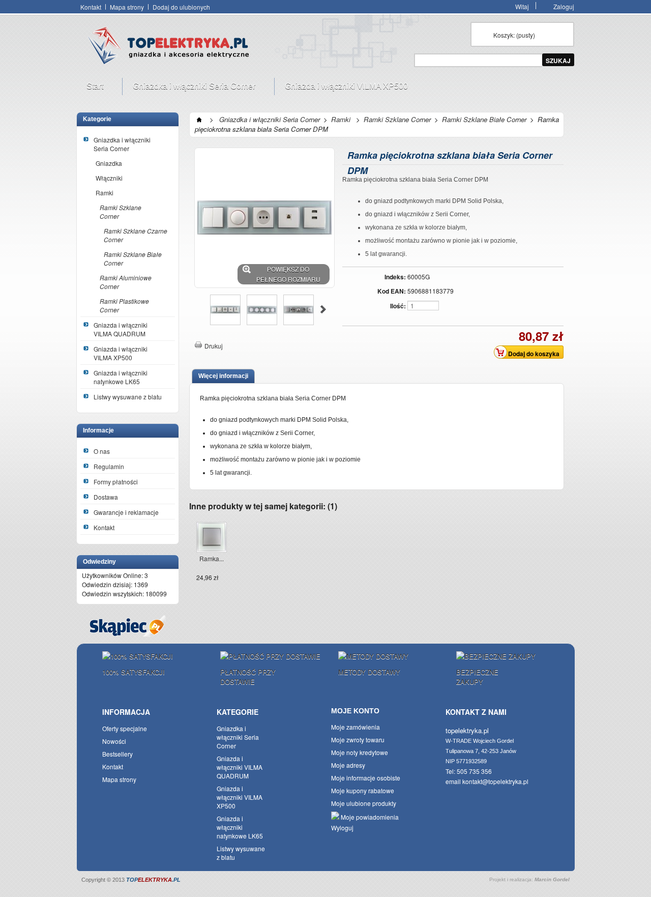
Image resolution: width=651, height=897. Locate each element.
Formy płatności (116, 481)
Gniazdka (109, 163)
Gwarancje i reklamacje (126, 512)
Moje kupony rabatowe (362, 790)
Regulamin (109, 466)
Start (89, 88)
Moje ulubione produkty (363, 803)
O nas (102, 451)
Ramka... (211, 558)
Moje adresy (348, 765)
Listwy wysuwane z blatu (128, 396)
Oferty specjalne (124, 728)
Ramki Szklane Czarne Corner (135, 235)
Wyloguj (342, 827)
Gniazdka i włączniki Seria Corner (189, 88)
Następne (323, 309)
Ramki (104, 192)
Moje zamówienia (355, 726)
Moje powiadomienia (369, 817)
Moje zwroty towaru (357, 739)
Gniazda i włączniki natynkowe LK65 (120, 377)
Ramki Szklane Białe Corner (133, 258)
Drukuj (213, 345)
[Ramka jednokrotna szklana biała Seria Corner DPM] (211, 538)
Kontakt (90, 7)
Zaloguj (563, 5)
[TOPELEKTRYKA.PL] (171, 47)
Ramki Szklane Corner (120, 211)
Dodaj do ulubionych (181, 7)
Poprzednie (198, 309)
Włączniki (109, 177)
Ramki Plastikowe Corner (124, 305)
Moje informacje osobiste (365, 777)
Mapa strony (127, 7)
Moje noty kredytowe (359, 752)
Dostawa (106, 497)
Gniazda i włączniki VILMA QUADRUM (120, 329)
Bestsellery (117, 753)
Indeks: (395, 276)
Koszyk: (514, 35)
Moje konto (355, 711)
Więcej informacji (223, 376)
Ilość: (398, 305)
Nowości (114, 741)
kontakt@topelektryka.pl (495, 781)
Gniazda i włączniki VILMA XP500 (341, 88)
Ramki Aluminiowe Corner (126, 282)
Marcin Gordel (552, 879)
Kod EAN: (391, 291)
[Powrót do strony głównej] (199, 119)
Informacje (98, 430)
